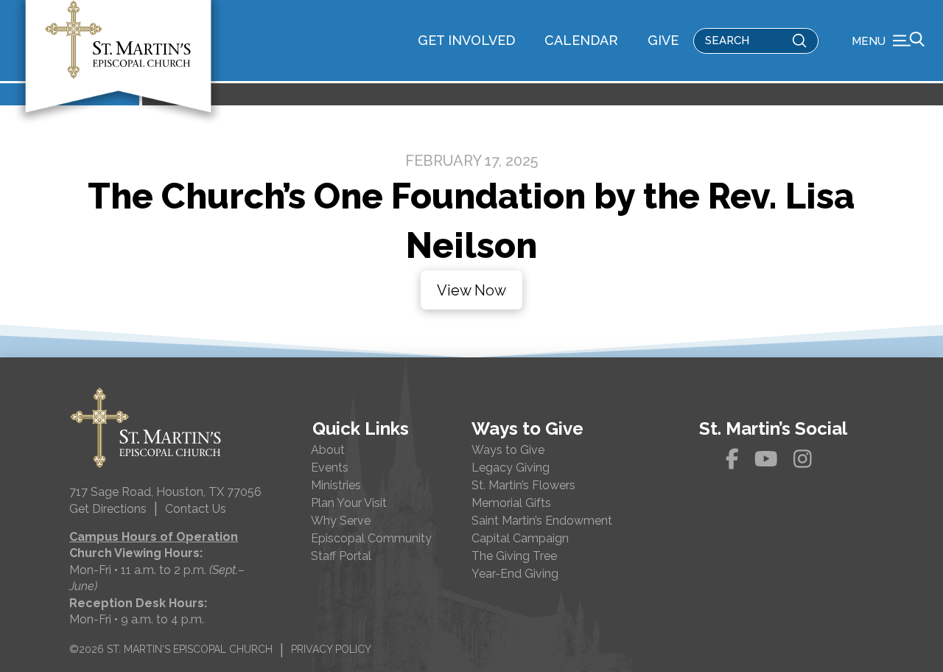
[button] (888, 40)
